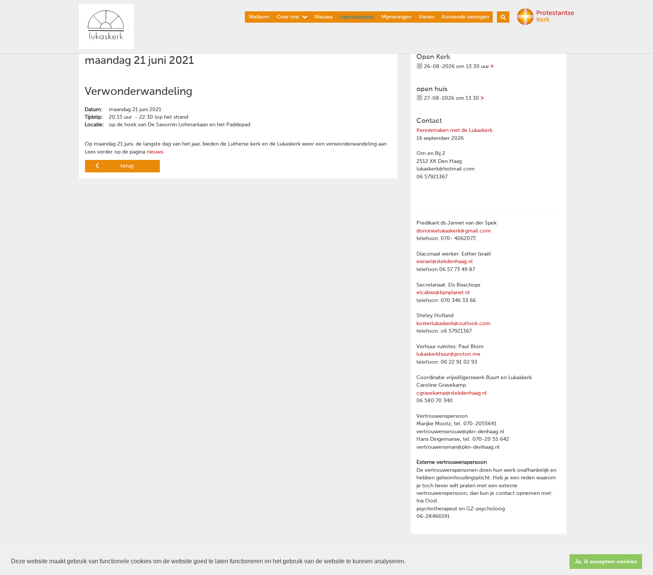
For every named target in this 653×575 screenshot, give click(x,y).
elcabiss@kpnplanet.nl (443, 292)
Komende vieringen (465, 17)
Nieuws (324, 17)
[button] (408, 562)
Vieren (426, 17)
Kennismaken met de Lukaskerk (454, 130)
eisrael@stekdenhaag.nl (444, 261)
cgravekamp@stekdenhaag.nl (451, 393)
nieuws (155, 152)
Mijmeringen (396, 17)
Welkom (259, 17)
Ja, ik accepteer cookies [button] (606, 561)
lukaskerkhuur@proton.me (448, 354)
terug (127, 166)
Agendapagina (357, 17)
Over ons (288, 17)
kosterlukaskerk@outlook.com (453, 323)
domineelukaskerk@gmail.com (453, 231)
